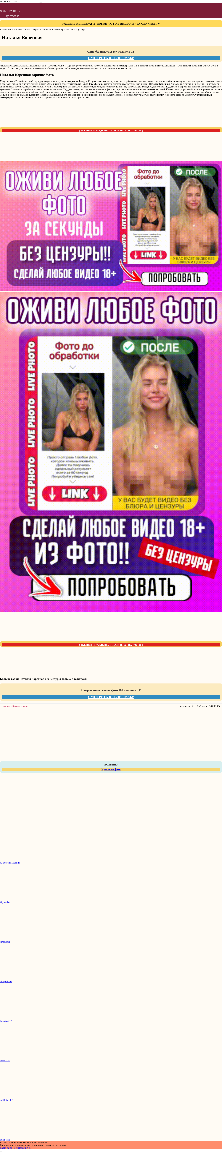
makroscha (5, 1060)
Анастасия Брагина (10, 862)
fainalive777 (6, 1021)
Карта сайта (6, 1148)
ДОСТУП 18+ (13, 16)
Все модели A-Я (22, 1148)
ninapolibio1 (6, 981)
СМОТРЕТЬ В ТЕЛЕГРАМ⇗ (111, 58)
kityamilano (5, 902)
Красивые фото (111, 769)
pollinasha (5, 1139)
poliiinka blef (6, 1100)
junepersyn (5, 942)
